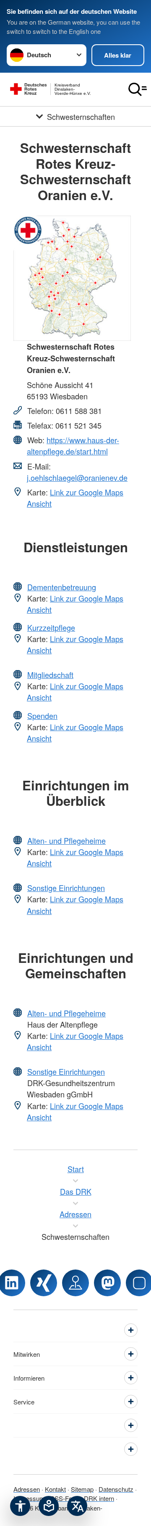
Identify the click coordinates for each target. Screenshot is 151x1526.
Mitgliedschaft (50, 674)
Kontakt (55, 1489)
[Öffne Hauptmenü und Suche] (138, 89)
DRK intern (99, 1498)
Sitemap (82, 1489)
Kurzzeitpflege (51, 627)
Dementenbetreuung (61, 586)
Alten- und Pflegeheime (66, 840)
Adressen (26, 1489)
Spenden (42, 715)
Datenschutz (116, 1489)
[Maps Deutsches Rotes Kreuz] (75, 1283)
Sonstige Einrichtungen (66, 887)
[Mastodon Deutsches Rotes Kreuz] (107, 1283)
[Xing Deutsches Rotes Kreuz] (43, 1283)
